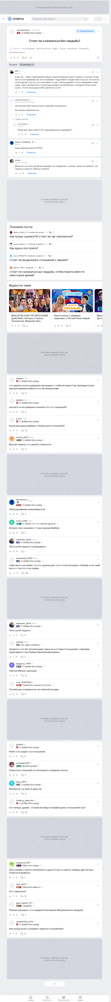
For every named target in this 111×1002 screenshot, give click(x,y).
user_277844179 (19, 256)
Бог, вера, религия (30, 645)
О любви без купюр (31, 33)
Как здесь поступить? (24, 248)
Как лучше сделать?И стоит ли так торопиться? (41, 236)
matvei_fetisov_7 (20, 244)
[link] (29, 309)
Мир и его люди (30, 865)
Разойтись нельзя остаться (36, 685)
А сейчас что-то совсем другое (39, 524)
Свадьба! (29, 268)
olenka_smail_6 (19, 232)
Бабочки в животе (36, 244)
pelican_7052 (18, 268)
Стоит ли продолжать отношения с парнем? (39, 260)
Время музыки (29, 766)
